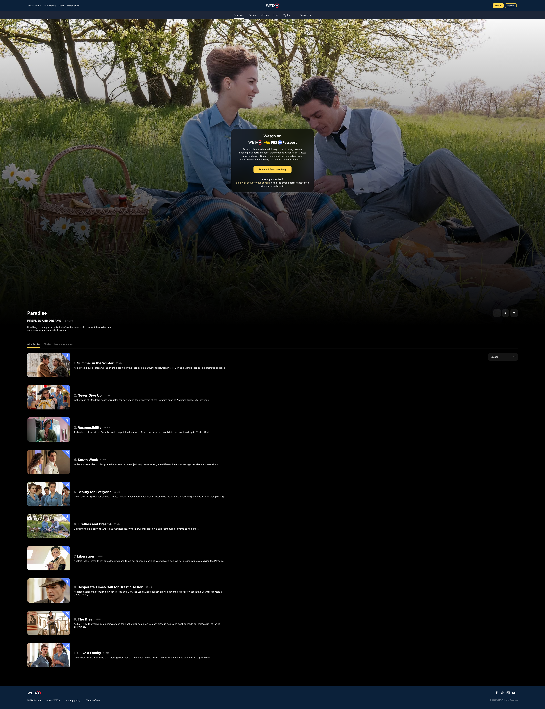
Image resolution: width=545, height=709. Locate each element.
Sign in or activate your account (253, 182)
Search (304, 15)
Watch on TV (73, 5)
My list (287, 15)
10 (76, 653)
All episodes (33, 344)
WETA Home (34, 5)
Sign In (498, 5)
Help (61, 5)
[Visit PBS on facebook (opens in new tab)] (496, 693)
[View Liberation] (48, 558)
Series (252, 15)
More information (63, 344)
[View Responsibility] (48, 429)
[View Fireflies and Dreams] (48, 526)
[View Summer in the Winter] (48, 365)
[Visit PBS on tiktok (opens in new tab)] (502, 693)
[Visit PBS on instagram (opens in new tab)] (508, 693)
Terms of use (93, 700)
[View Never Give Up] (48, 397)
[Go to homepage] (272, 5)
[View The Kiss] (48, 623)
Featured (239, 15)
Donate (510, 5)
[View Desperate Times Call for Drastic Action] (48, 590)
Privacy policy (73, 700)
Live (275, 15)
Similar (47, 344)
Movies (264, 15)
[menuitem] (34, 5)
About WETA (53, 700)
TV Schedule (50, 5)
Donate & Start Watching (272, 169)
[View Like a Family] (48, 655)
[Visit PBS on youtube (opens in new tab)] (513, 693)
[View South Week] (48, 462)
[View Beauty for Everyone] (48, 494)
